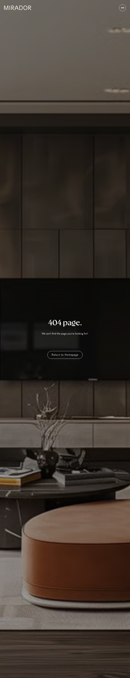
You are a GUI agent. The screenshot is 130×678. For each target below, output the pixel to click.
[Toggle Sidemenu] (122, 7)
